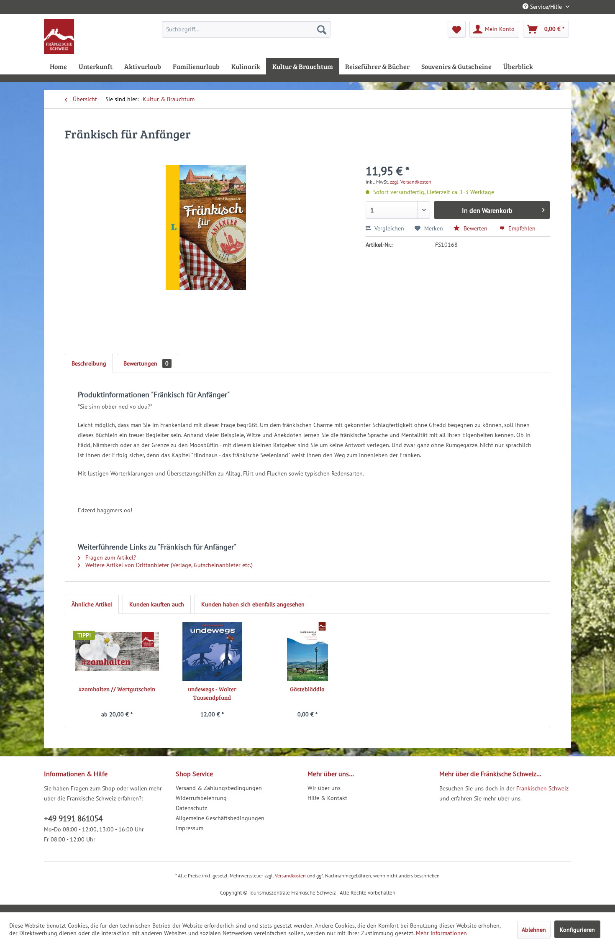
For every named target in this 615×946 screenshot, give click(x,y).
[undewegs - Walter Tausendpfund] (212, 651)
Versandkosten (290, 875)
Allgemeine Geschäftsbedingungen (220, 818)
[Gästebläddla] (307, 651)
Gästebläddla (307, 689)
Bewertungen (146, 363)
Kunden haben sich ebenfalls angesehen (253, 604)
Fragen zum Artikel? (110, 557)
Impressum (189, 828)
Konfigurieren (577, 929)
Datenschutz (191, 808)
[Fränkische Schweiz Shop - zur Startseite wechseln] (59, 36)
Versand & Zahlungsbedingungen (219, 788)
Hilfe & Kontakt (327, 798)
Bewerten (475, 228)
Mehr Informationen (441, 933)
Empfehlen (521, 228)
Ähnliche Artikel (92, 604)
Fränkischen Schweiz (542, 788)
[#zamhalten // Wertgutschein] (117, 651)
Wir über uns (324, 788)
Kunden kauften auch (156, 604)
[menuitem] (246, 29)
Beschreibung (89, 363)
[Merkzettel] (457, 29)
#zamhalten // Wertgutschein (117, 689)
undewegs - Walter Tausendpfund (212, 693)
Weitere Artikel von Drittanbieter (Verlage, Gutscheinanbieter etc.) (168, 565)
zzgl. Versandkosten (410, 182)
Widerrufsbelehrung (201, 798)
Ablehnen (534, 929)
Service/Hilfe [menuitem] (546, 6)
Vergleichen (388, 228)
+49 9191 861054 (73, 818)
